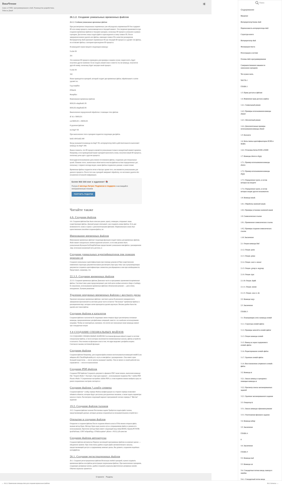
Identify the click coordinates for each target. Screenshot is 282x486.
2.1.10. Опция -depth (248, 280)
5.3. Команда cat (247, 464)
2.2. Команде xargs (247, 299)
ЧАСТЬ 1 (244, 80)
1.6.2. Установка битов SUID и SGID (254, 150)
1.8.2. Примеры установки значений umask (257, 210)
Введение (244, 16)
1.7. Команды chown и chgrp (251, 156)
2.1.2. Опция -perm (248, 249)
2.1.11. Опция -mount (248, 287)
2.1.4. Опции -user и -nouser (251, 262)
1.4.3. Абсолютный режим (250, 120)
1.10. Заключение (247, 237)
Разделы (109, 477)
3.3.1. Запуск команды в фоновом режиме (256, 408)
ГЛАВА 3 (244, 311)
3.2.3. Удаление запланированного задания (257, 396)
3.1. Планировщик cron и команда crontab (256, 317)
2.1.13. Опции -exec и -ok (250, 293)
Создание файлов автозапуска (88, 438)
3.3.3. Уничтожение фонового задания (255, 415)
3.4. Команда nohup (248, 421)
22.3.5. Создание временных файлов (92, 276)
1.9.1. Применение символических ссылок (257, 222)
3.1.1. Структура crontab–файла (252, 324)
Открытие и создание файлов (88, 419)
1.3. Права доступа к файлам (251, 92)
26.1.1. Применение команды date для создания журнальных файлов (27, 483)
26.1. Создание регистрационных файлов (95, 456)
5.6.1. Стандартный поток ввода (253, 479)
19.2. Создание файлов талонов (89, 406)
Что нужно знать (247, 74)
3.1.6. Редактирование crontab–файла (254, 351)
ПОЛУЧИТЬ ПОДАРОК (83, 194)
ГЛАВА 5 (244, 452)
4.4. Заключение (247, 445)
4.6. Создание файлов (83, 217)
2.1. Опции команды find (250, 243)
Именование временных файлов (89, 235)
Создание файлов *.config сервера (91, 387)
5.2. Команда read (247, 458)
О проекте (100, 477)
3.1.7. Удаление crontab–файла (252, 357)
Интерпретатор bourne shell (251, 22)
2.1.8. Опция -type (247, 274)
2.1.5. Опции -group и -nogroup (252, 268)
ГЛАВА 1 (244, 86)
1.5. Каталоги (246, 135)
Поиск (259, 3)
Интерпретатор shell (248, 40)
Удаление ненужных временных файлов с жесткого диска (105, 295)
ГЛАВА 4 (244, 433)
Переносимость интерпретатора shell (254, 28)
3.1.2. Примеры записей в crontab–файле (256, 330)
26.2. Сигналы (271, 483)
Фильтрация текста (248, 46)
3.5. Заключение (247, 427)
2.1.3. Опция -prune (248, 256)
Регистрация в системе (249, 53)
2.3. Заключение (247, 305)
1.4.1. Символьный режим (250, 105)
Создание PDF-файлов (83, 369)
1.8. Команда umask (248, 197)
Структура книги (247, 34)
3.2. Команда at (246, 372)
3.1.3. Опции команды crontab (252, 336)
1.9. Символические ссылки (251, 216)
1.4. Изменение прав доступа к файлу (255, 99)
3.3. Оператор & (247, 402)
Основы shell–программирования (253, 59)
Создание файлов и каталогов (88, 313)
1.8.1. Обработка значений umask (253, 204)
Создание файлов (80, 350)
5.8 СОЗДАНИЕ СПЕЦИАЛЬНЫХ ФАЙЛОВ (97, 332)
